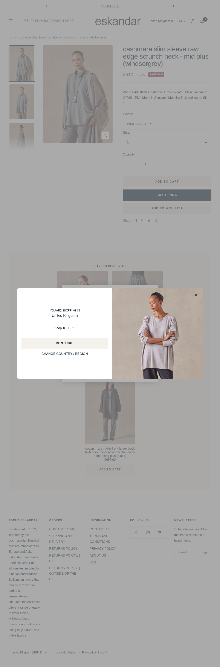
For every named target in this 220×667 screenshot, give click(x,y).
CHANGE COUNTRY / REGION (64, 354)
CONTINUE (65, 343)
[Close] (196, 294)
